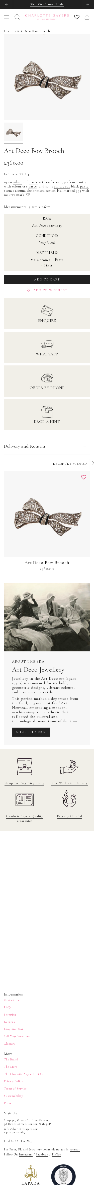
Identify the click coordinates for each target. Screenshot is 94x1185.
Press (7, 1103)
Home (8, 31)
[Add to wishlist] (84, 477)
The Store (10, 1066)
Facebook (42, 1154)
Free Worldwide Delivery (69, 783)
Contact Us (11, 1000)
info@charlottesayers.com (21, 1129)
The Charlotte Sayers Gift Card (25, 1074)
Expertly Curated (69, 816)
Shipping (10, 1014)
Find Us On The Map (18, 1141)
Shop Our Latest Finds (47, 4)
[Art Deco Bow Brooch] (47, 514)
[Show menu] (7, 17)
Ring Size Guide (15, 1029)
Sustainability (13, 1096)
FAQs (8, 1007)
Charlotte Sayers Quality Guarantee (24, 818)
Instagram (26, 1154)
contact (75, 1149)
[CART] (87, 17)
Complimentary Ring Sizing (24, 783)
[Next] (87, 4)
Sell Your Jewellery (17, 1036)
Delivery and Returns (25, 446)
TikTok (56, 1154)
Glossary (9, 1043)
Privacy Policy (13, 1081)
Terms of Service (15, 1088)
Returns (9, 1022)
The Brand (11, 1059)
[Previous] (6, 4)
